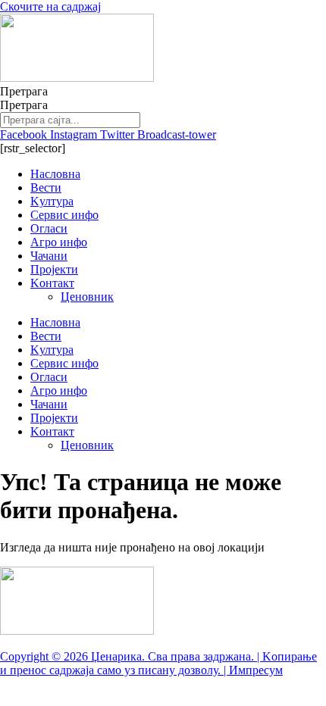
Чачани (48, 255)
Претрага (24, 91)
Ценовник (87, 296)
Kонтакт (52, 282)
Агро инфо (58, 242)
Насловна (55, 173)
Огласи (48, 228)
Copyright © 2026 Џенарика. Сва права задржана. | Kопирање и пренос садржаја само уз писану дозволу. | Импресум (158, 663)
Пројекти (54, 269)
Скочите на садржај (50, 6)
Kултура (52, 201)
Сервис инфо (64, 214)
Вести (45, 187)
